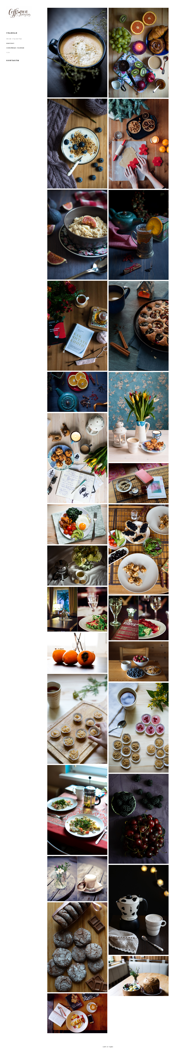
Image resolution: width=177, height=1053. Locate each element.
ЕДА (8, 52)
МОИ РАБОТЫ (14, 39)
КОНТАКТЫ (12, 60)
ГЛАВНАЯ (11, 33)
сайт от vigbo (108, 1046)
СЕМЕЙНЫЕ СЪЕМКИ (15, 48)
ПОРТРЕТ (10, 43)
